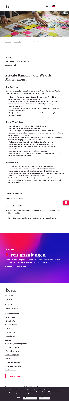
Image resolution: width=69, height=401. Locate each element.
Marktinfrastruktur (12, 351)
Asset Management (12, 355)
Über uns (8, 328)
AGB (37, 386)
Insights (8, 340)
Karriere (8, 299)
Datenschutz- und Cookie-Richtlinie (24, 386)
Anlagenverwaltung (13, 193)
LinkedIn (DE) (10, 317)
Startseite (8, 42)
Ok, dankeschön (30, 398)
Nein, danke (44, 398)
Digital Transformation (13, 362)
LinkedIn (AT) (10, 321)
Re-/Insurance (10, 370)
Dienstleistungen (11, 332)
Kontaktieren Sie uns (15, 266)
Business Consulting (13, 205)
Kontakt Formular (11, 308)
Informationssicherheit (13, 366)
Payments (8, 359)
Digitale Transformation (15, 198)
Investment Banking (12, 347)
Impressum (8, 386)
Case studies (17, 42)
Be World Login (13, 376)
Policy (19, 398)
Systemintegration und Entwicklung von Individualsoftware (30, 218)
